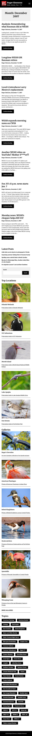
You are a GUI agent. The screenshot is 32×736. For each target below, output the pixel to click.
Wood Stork (6, 719)
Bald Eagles (15, 624)
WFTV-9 (14, 710)
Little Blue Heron (16, 663)
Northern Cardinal (8, 667)
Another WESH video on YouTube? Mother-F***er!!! (15, 153)
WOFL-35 (24, 714)
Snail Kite (21, 701)
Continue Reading (7, 48)
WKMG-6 (15, 714)
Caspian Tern (24, 641)
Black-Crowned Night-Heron (11, 637)
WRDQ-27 (16, 719)
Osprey (22, 671)
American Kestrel (23, 620)
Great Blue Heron (21, 654)
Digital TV (22, 650)
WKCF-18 (5, 714)
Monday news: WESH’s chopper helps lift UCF (13, 216)
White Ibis (23, 710)
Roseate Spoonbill (8, 697)
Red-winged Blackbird (9, 693)
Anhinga (5, 624)
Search (5, 269)
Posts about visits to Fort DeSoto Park (12, 424)
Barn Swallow (7, 628)
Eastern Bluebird (8, 654)
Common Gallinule (8, 646)
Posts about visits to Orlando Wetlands (12, 307)
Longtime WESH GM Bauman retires (12, 58)
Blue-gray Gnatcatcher (9, 641)
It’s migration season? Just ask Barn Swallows (14, 264)
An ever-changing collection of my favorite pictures (15, 455)
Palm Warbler (7, 676)
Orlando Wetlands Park (9, 671)
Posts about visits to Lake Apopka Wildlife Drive (15, 395)
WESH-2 (5, 710)
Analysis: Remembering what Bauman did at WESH (15, 25)
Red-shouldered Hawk (9, 689)
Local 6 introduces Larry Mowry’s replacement (14, 88)
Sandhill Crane (22, 697)
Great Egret (6, 659)
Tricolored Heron (19, 706)
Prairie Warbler (19, 676)
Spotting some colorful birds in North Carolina (14, 257)
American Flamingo (8, 620)
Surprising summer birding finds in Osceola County (16, 255)
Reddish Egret (24, 693)
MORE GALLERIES (7, 610)
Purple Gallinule (7, 680)
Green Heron (17, 659)
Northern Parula (22, 667)
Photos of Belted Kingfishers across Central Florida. (16, 512)
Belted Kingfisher (20, 628)
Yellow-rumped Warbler (9, 723)
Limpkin (5, 663)
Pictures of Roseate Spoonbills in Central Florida (15, 574)
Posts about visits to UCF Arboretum (12, 336)
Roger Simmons (14, 2)
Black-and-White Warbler (10, 633)
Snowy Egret (6, 706)
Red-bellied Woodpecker (10, 684)
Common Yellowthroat (9, 650)
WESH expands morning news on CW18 (14, 122)
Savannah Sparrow (8, 701)
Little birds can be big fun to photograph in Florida (15, 252)
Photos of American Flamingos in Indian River (14, 484)
